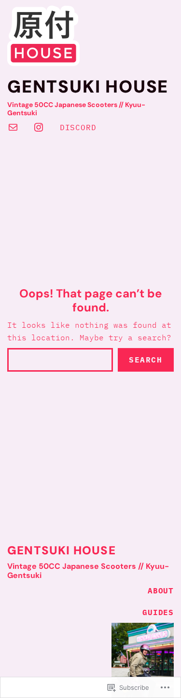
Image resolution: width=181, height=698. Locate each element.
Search (146, 359)
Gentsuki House (87, 86)
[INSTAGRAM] (38, 127)
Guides (158, 612)
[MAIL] (13, 127)
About (161, 590)
